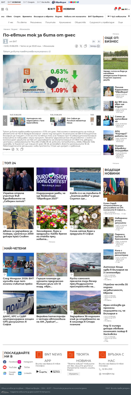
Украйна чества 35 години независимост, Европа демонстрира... (115, 289)
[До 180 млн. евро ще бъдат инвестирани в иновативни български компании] (108, 106)
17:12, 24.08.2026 (110, 337)
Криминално (65, 22)
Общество (80, 22)
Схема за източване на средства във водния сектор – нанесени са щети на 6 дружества (121, 119)
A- (99, 41)
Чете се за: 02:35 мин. (120, 227)
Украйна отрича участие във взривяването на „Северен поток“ (14, 197)
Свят (9, 16)
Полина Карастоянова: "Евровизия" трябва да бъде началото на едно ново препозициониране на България (121, 89)
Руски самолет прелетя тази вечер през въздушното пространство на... (83, 282)
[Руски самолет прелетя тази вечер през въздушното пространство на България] (85, 264)
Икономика (25, 29)
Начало (7, 29)
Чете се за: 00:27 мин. (120, 243)
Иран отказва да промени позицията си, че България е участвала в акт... (115, 309)
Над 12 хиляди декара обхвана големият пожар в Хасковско (115, 330)
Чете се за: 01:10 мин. (120, 260)
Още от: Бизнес (112, 39)
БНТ (3, 2)
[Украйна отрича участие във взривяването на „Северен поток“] (18, 179)
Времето (27, 16)
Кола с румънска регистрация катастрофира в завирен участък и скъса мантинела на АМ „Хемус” (121, 252)
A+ (94, 41)
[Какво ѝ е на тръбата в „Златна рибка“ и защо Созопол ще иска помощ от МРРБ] (85, 179)
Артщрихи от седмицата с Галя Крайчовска (35, 120)
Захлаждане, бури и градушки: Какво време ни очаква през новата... (51, 235)
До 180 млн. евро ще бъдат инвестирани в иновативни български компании (121, 104)
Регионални (36, 22)
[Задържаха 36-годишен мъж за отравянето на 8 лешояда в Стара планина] (85, 302)
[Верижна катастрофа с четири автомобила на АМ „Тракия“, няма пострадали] (51, 302)
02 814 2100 (107, 369)
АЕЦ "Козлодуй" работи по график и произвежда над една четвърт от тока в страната (121, 133)
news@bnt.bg (108, 374)
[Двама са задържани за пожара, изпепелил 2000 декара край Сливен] (18, 217)
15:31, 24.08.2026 (121, 258)
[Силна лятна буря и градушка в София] (85, 217)
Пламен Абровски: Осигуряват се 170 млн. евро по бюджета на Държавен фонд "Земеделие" (121, 148)
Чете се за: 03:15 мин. (110, 298)
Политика (50, 22)
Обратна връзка (32, 388)
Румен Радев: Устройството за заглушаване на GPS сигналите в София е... (114, 206)
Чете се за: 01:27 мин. (110, 277)
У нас (10, 22)
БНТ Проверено (95, 16)
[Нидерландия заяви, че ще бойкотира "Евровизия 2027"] (51, 179)
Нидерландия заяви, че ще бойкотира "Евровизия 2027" (51, 196)
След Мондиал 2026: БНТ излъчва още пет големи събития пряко (18, 281)
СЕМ (43, 388)
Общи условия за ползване (12, 388)
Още (120, 22)
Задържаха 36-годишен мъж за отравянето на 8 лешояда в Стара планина (85, 320)
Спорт (17, 16)
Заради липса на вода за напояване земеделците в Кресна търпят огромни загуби (115, 75)
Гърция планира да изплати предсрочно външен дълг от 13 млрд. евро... (49, 282)
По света (21, 22)
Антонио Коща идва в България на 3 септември (115, 270)
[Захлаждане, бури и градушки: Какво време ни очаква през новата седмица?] (51, 217)
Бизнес (58, 16)
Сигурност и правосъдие (102, 22)
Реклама (52, 242)
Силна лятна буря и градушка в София (82, 232)
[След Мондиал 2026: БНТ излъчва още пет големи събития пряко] (18, 264)
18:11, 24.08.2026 (110, 212)
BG (126, 9)
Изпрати (73, 374)
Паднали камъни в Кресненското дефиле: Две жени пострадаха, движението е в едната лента (121, 236)
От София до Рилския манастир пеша (76, 120)
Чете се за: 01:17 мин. (110, 318)
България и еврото (43, 16)
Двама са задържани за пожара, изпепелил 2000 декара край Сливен (18, 234)
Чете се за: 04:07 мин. (112, 214)
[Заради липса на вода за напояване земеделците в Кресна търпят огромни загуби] (115, 57)
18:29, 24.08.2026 (110, 296)
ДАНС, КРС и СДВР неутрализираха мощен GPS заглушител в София (18, 320)
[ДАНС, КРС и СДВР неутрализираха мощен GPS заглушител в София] (18, 302)
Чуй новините (118, 16)
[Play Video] (52, 82)
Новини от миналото (75, 16)
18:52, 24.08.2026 (121, 242)
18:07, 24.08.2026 (121, 225)
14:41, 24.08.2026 (110, 316)
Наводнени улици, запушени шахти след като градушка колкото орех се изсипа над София (121, 220)
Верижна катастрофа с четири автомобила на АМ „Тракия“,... (50, 319)
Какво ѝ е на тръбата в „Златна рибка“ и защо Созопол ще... (85, 196)
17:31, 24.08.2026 (110, 275)
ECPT (49, 388)
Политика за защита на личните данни (70, 388)
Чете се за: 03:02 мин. (110, 339)
